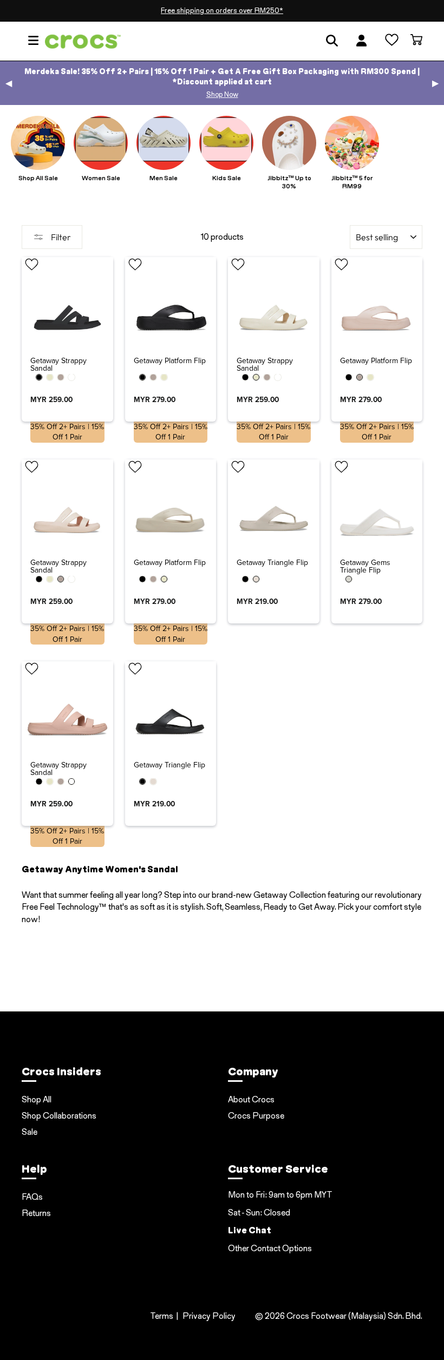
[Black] (39, 377)
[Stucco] (50, 377)
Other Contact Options (270, 1248)
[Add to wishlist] (32, 265)
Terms (161, 1316)
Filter (60, 237)
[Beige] (256, 579)
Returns (36, 1213)
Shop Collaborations (59, 1116)
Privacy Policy (209, 1316)
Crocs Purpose (256, 1116)
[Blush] (71, 377)
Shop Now (222, 94)
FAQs (32, 1197)
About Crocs (251, 1099)
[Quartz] (60, 377)
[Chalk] (348, 579)
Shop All (36, 1099)
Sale (29, 1132)
